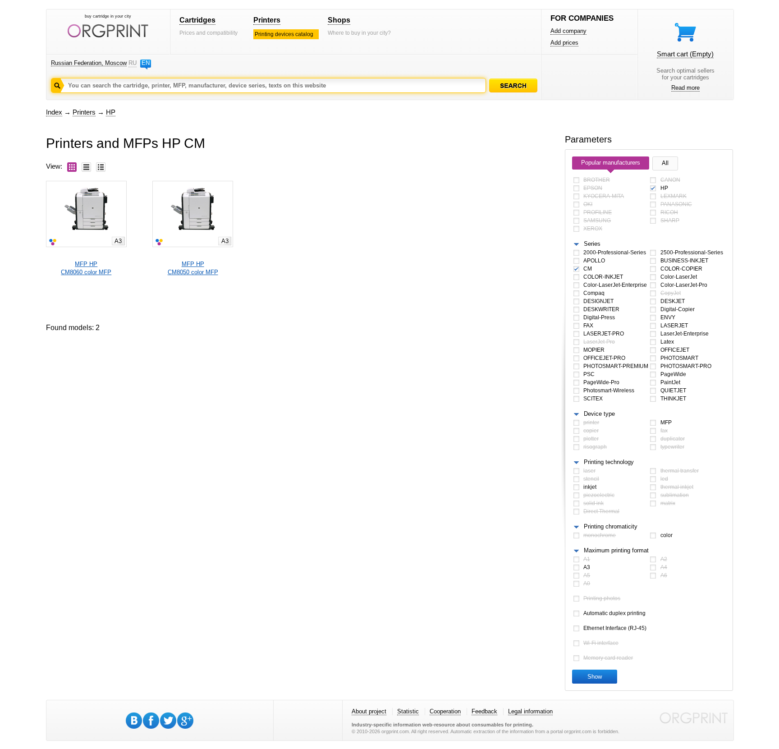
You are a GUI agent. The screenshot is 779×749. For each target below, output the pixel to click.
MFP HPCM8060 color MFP (86, 268)
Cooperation (445, 711)
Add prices (564, 42)
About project (369, 711)
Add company (568, 31)
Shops (339, 20)
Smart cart (685, 54)
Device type (599, 413)
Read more (685, 87)
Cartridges (197, 20)
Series (592, 243)
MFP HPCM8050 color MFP (193, 268)
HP (110, 112)
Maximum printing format (616, 550)
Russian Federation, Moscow (89, 63)
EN (146, 63)
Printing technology (609, 462)
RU (132, 63)
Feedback (484, 711)
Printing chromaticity (610, 526)
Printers (266, 20)
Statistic (408, 711)
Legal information (530, 711)
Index (54, 112)
